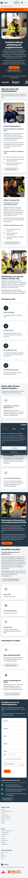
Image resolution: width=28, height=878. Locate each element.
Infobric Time (4, 852)
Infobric (2, 6)
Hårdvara (3, 842)
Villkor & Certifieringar (6, 830)
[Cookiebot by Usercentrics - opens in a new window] (20, 425)
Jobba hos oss (4, 815)
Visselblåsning (4, 840)
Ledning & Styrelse (5, 817)
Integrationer (4, 844)
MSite (2, 854)
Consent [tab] (5, 428)
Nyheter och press (5, 819)
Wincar (3, 858)
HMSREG (3, 856)
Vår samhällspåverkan (6, 811)
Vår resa (3, 813)
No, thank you (14, 452)
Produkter (5, 6)
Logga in (3, 836)
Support (3, 838)
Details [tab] (14, 428)
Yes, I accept (14, 448)
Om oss (3, 809)
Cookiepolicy (4, 834)
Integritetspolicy (5, 832)
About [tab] (22, 428)
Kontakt (3, 821)
